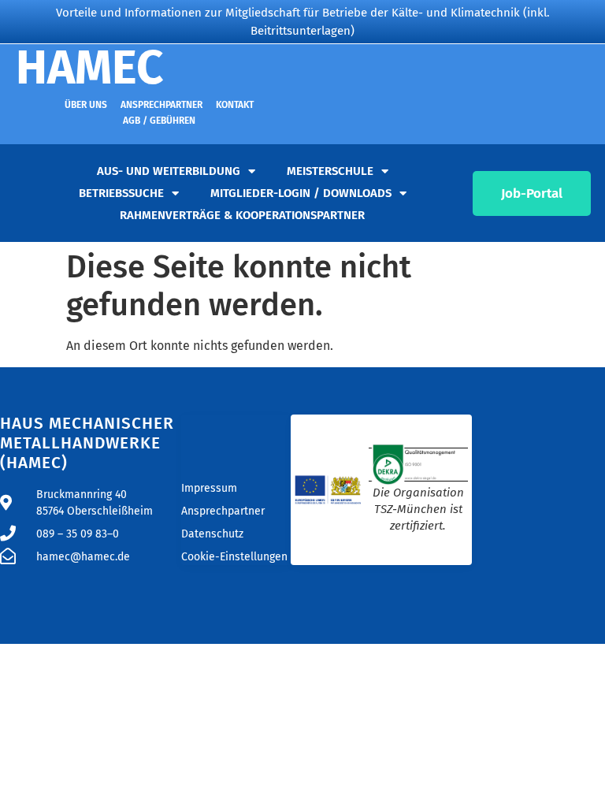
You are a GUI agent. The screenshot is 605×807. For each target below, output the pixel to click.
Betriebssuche (121, 193)
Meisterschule (330, 171)
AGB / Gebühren (159, 120)
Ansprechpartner (161, 104)
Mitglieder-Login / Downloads (301, 193)
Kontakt (235, 104)
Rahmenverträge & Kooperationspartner (242, 215)
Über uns (86, 104)
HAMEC (90, 67)
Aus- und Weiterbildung (168, 171)
